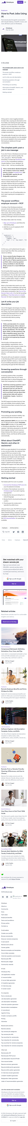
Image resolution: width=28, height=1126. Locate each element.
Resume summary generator (9, 1064)
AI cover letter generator (8, 980)
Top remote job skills (7, 1034)
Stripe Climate (16, 879)
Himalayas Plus (5, 971)
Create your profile (6, 933)
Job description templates (9, 1001)
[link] (3, 540)
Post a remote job (6, 996)
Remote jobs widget (7, 961)
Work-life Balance (5, 647)
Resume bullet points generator (10, 1067)
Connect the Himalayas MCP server (14, 485)
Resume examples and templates (11, 950)
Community (4, 909)
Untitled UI (4, 1117)
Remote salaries (6, 1028)
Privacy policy (5, 923)
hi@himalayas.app (6, 892)
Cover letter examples (7, 953)
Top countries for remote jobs (10, 1037)
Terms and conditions (7, 920)
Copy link (7, 531)
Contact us (4, 926)
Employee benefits (6, 917)
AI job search (5, 942)
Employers (4, 10)
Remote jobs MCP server (8, 1056)
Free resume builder (7, 1061)
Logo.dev (22, 1117)
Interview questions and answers (11, 956)
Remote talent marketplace (9, 1007)
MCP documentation (9, 518)
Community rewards (7, 964)
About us (4, 906)
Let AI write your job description (12, 77)
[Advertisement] (14, 57)
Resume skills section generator (10, 1070)
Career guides (5, 947)
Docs (2, 912)
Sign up (14, 583)
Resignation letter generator (9, 1078)
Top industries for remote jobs (10, 1040)
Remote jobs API (6, 1053)
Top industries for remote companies (12, 1045)
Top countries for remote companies (12, 1043)
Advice (10, 540)
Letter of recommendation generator (12, 1081)
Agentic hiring (5, 1013)
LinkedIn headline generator (9, 1075)
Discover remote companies (9, 939)
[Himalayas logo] (7, 2)
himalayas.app (8, 491)
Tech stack (4, 914)
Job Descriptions (14, 528)
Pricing (3, 1018)
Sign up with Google (15, 579)
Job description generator (9, 999)
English (14, 1120)
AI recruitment (5, 1010)
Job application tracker (8, 974)
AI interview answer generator (10, 1073)
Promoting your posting (9, 84)
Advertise (4, 1021)
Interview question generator (9, 1004)
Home (3, 540)
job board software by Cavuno (13, 1115)
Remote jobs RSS (6, 959)
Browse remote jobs (7, 936)
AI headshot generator (8, 983)
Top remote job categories (9, 1031)
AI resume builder (6, 977)
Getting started (7, 92)
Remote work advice (7, 944)
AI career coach (6, 988)
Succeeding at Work (6, 849)
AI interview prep (6, 986)
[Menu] (25, 2)
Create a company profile (8, 1016)
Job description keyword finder (10, 1058)
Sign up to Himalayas (10, 223)
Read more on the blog (9, 621)
